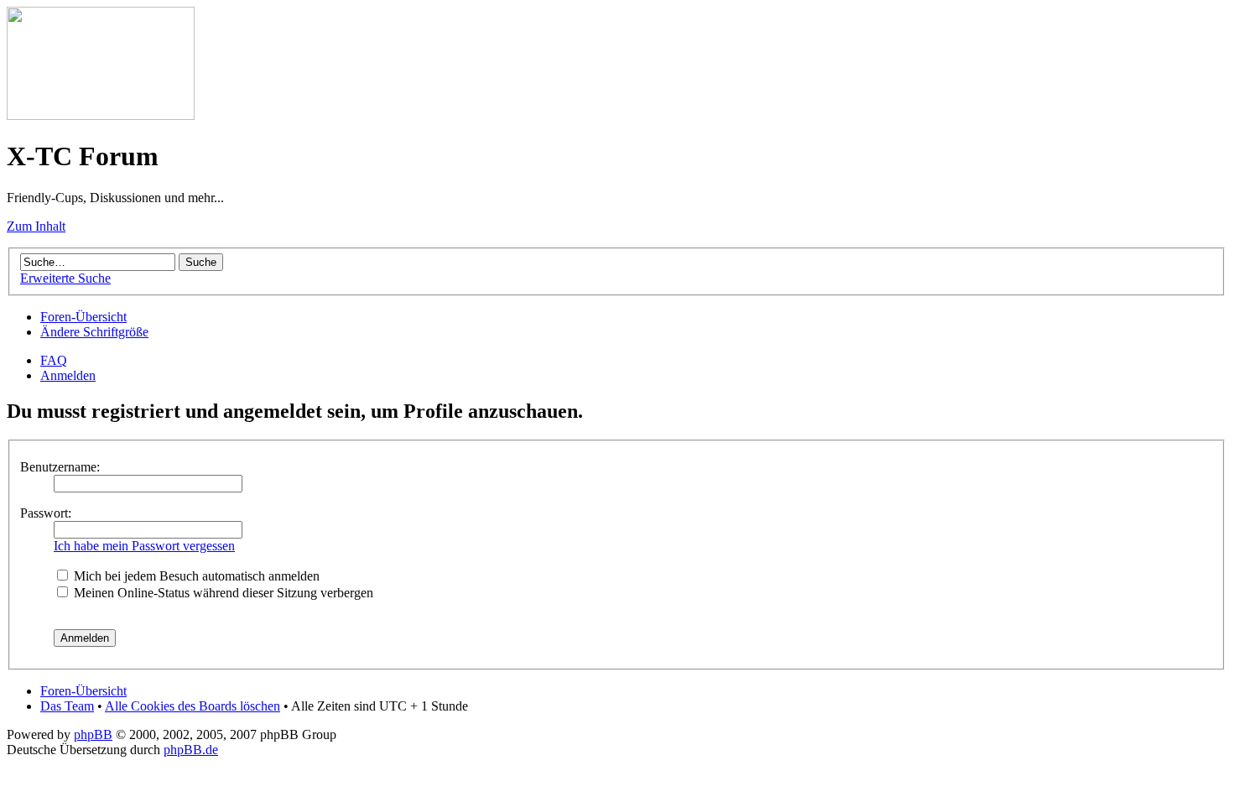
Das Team (67, 706)
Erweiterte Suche (65, 278)
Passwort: (45, 513)
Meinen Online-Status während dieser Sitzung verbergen (221, 593)
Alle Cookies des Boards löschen (192, 706)
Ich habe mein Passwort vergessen (144, 546)
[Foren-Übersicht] (101, 115)
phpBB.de (191, 749)
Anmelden (68, 375)
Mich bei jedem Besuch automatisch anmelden (195, 576)
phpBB (93, 734)
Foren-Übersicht (83, 317)
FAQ (53, 360)
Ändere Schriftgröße (94, 332)
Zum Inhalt (36, 226)
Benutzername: (60, 467)
